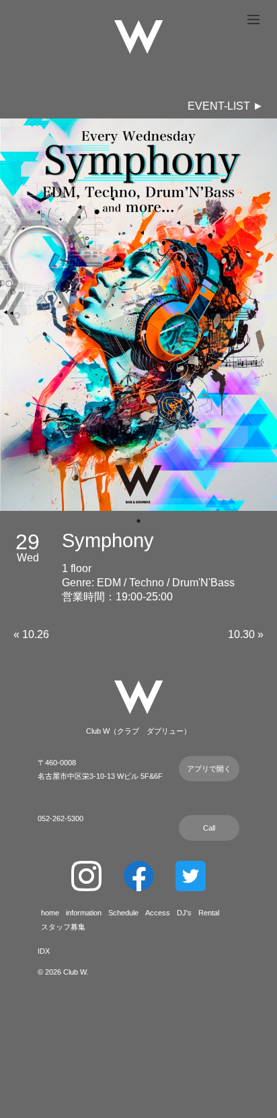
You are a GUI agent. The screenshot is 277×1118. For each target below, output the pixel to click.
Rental (208, 913)
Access (157, 913)
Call (209, 828)
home (50, 913)
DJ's (184, 913)
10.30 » (246, 634)
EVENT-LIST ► (226, 106)
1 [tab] (138, 521)
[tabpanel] (138, 314)
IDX (44, 951)
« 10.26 (31, 634)
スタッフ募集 (63, 927)
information (84, 913)
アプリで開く (209, 769)
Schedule (123, 913)
